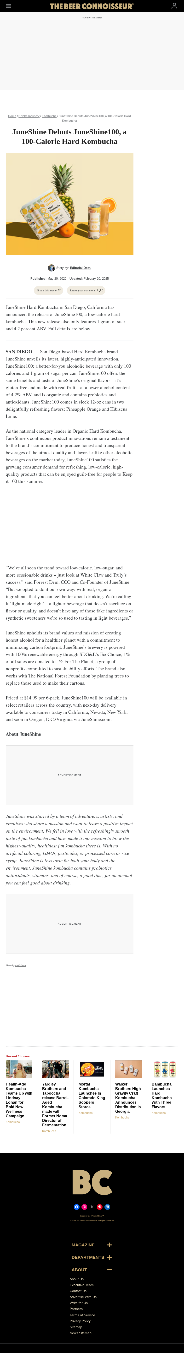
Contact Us (78, 1291)
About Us (77, 1279)
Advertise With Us (83, 1297)
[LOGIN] (174, 5)
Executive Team (82, 1285)
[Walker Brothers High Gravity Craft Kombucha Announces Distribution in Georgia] (128, 1069)
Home (12, 116)
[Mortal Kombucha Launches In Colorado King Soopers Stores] (92, 1069)
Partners (76, 1309)
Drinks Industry (29, 116)
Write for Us (79, 1303)
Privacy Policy (80, 1321)
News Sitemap (81, 1333)
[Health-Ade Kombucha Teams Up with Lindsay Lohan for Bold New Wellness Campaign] (19, 1069)
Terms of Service (82, 1315)
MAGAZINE (83, 1245)
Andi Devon (20, 965)
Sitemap (76, 1327)
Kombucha (49, 116)
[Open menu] (9, 6)
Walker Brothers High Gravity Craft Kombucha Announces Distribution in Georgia (128, 1097)
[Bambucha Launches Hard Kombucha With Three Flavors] (165, 1069)
